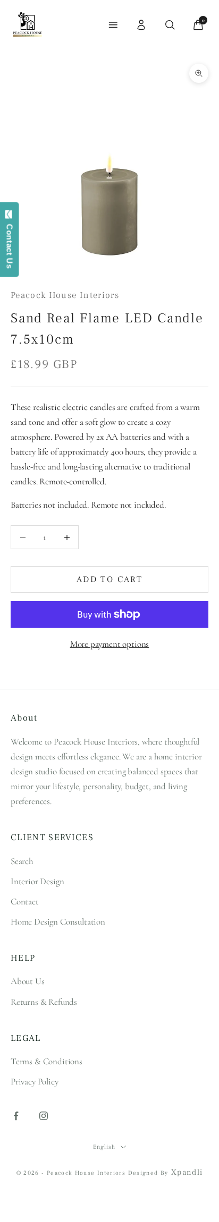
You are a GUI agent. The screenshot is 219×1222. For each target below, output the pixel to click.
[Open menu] (113, 25)
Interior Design (37, 881)
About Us (28, 981)
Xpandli (187, 1172)
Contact (25, 901)
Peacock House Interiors (65, 295)
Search (22, 861)
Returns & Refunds (44, 1001)
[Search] (170, 25)
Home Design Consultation (58, 921)
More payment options (109, 644)
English (104, 1147)
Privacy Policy (34, 1081)
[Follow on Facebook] (16, 1115)
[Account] (141, 25)
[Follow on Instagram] (43, 1115)
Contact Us (9, 244)
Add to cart (109, 579)
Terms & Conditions (46, 1061)
